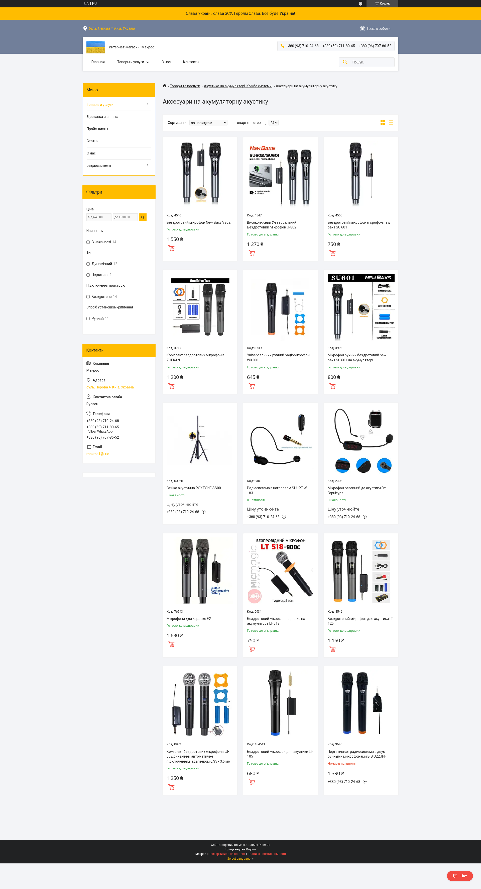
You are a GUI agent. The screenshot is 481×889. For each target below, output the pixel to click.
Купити (171, 247)
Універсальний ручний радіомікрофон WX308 (278, 357)
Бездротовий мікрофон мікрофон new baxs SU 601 (359, 224)
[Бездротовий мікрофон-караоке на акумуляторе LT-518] (280, 570)
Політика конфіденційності (267, 854)
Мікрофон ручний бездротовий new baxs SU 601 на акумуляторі (357, 357)
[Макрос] (95, 47)
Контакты (191, 62)
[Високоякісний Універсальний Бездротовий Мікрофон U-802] (280, 174)
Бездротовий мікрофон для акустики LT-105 (280, 754)
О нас (166, 62)
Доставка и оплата (102, 117)
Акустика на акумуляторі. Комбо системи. (238, 86)
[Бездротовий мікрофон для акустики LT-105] (280, 703)
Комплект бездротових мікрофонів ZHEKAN (195, 357)
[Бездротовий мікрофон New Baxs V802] (200, 174)
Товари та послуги (185, 86)
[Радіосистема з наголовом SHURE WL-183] (280, 440)
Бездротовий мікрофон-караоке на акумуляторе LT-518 (276, 621)
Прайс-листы (97, 129)
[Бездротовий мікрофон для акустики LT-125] (361, 570)
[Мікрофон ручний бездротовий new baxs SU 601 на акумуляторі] (361, 307)
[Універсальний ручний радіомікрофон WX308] (280, 307)
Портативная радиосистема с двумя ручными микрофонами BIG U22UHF (358, 754)
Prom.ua (264, 845)
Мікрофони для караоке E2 (189, 619)
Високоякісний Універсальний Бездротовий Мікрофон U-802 (271, 224)
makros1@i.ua (97, 454)
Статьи (92, 141)
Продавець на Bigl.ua (240, 849)
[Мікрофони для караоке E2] (200, 570)
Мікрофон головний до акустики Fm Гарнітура (357, 490)
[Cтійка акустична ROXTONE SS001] (200, 440)
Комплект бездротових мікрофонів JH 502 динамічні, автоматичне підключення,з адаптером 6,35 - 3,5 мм (198, 756)
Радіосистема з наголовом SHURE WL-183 (278, 490)
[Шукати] (345, 62)
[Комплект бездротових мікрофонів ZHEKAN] (200, 307)
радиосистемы (99, 166)
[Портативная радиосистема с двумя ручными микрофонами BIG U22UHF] (361, 703)
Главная (98, 62)
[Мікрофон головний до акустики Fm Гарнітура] (361, 440)
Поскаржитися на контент (226, 854)
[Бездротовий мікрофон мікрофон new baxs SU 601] (361, 174)
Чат (463, 876)
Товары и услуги (130, 62)
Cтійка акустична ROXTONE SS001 (195, 488)
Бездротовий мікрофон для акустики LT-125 (361, 621)
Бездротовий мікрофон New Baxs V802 (198, 222)
